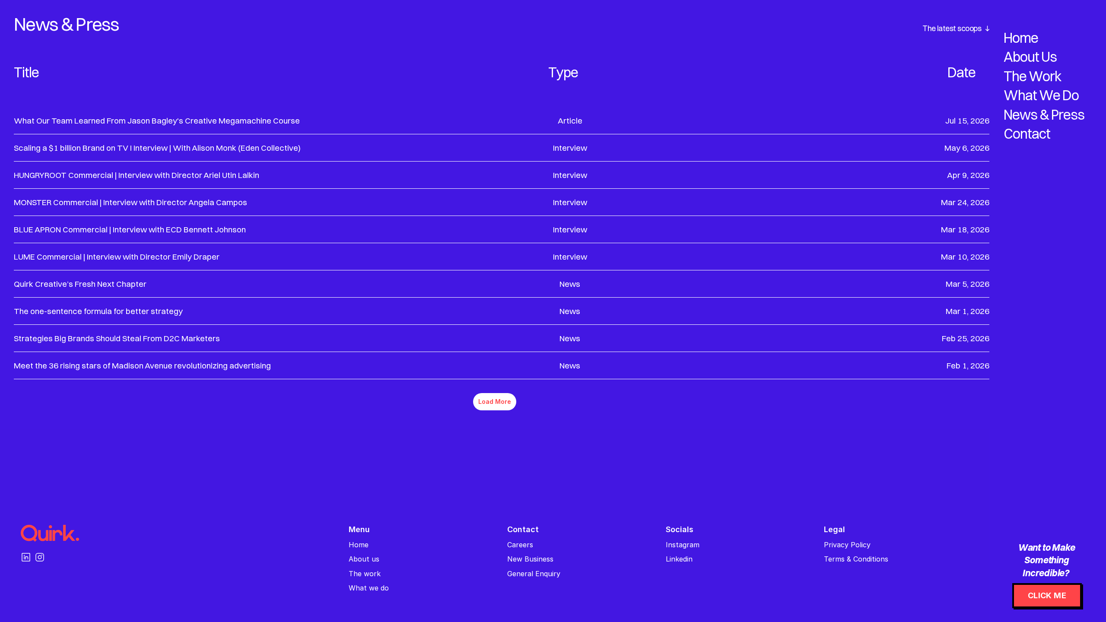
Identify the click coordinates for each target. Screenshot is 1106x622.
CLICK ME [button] (1047, 595)
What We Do (1041, 95)
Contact (1027, 133)
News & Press (1044, 114)
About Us (1030, 56)
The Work (1033, 76)
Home (1021, 37)
